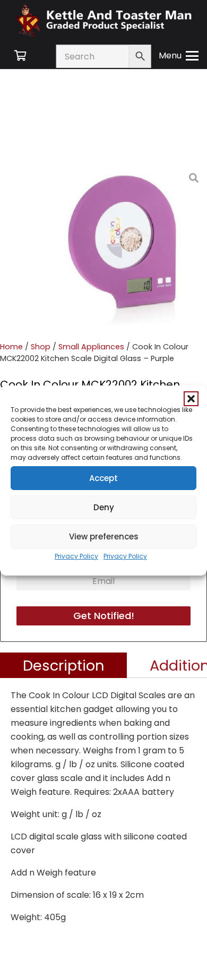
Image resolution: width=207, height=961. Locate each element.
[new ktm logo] (103, 20)
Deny (103, 507)
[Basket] (20, 55)
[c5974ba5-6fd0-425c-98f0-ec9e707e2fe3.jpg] (124, 247)
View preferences (104, 536)
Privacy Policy (76, 556)
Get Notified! (103, 615)
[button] (191, 398)
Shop (40, 346)
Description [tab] (64, 665)
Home (11, 346)
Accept (103, 478)
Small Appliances (91, 346)
